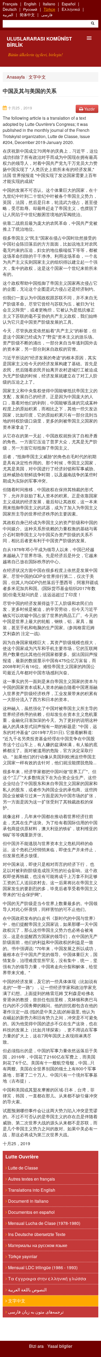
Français (10, 3)
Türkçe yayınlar (22, 1256)
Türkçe (49, 9)
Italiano (49, 3)
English (30, 3)
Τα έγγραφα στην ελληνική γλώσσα (46, 1278)
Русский (30, 9)
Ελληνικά (71, 9)
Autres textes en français (31, 1179)
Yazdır (89, 109)
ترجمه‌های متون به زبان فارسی (35, 1312)
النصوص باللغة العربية (27, 1289)
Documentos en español (31, 1212)
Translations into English (31, 1190)
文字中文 (37, 77)
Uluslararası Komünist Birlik (39, 41)
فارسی (47, 14)
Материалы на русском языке (37, 1245)
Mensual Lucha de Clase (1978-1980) (43, 1223)
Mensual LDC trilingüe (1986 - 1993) (42, 1267)
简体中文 (27, 14)
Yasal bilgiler (59, 1346)
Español (68, 3)
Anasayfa (16, 77)
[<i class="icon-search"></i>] (93, 24)
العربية (8, 14)
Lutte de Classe (22, 1168)
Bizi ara (36, 1346)
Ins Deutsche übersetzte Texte (36, 1234)
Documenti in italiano (27, 1201)
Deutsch (10, 9)
